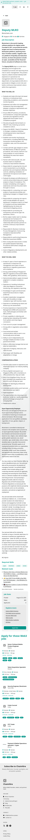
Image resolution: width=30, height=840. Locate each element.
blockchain (11, 566)
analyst (18, 566)
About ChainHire (9, 796)
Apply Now (15, 628)
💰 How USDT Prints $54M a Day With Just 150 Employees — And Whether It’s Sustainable (15, 580)
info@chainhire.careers (11, 815)
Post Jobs (7, 807)
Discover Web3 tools (11, 615)
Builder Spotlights (18, 589)
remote (24, 566)
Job (15, 7)
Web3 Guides (9, 618)
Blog (6, 803)
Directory (6, 799)
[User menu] (24, 7)
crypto (4, 566)
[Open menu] (27, 7)
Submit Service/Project (11, 801)
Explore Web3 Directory (12, 611)
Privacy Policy (6, 834)
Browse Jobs (8, 805)
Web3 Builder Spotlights (12, 620)
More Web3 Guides (7, 589)
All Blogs (8, 622)
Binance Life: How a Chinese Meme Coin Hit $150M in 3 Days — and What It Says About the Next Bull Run (16, 574)
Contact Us (8, 817)
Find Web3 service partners (13, 613)
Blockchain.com (7, 33)
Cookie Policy (6, 836)
